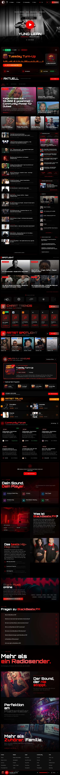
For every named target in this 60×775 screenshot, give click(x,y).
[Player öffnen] (47, 2)
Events (38, 757)
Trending (43, 136)
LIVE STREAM (31, 39)
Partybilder (39, 767)
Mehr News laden (19, 252)
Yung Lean (30, 34)
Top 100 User (28, 760)
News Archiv (4, 760)
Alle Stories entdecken (52, 291)
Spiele (38, 765)
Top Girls (27, 762)
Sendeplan (15, 760)
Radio (12, 2)
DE (39, 2)
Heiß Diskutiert (56, 136)
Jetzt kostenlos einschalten (13, 598)
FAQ (50, 760)
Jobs (14, 767)
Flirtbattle (27, 757)
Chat (38, 762)
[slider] (47, 772)
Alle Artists (53, 333)
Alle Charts (53, 306)
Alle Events (48, 232)
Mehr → (56, 237)
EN (42, 2)
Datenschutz (52, 762)
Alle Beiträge (53, 423)
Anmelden (56, 2)
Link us (2, 762)
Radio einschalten (17, 757)
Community (27, 2)
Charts (14, 762)
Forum (38, 760)
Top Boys (27, 765)
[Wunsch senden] (50, 2)
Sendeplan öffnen (50, 359)
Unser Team (15, 765)
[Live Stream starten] (30, 25)
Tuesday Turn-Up (13, 772)
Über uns (51, 757)
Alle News (54, 78)
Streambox (3, 765)
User (19, 2)
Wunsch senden (54, 393)
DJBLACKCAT (13, 773)
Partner (50, 765)
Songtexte (27, 767)
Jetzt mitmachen (31, 473)
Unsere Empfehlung (49, 136)
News (2, 757)
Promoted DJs (4, 767)
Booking (51, 767)
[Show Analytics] (19, 50)
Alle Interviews (53, 399)
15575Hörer (17, 771)
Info (35, 2)
